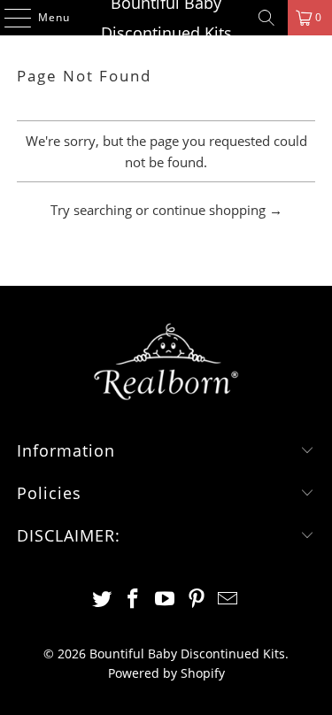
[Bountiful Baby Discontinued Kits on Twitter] (102, 599)
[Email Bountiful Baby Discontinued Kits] (228, 599)
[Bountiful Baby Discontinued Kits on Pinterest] (196, 599)
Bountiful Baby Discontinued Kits (166, 17)
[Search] (266, 17)
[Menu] (9, 17)
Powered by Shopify (166, 673)
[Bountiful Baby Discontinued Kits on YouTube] (165, 599)
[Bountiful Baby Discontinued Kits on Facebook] (133, 599)
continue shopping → (217, 210)
